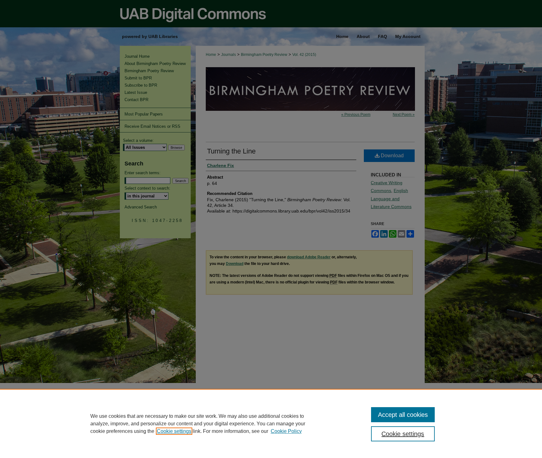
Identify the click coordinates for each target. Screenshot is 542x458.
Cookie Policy (286, 431)
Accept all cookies (403, 414)
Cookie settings (174, 431)
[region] (271, 423)
